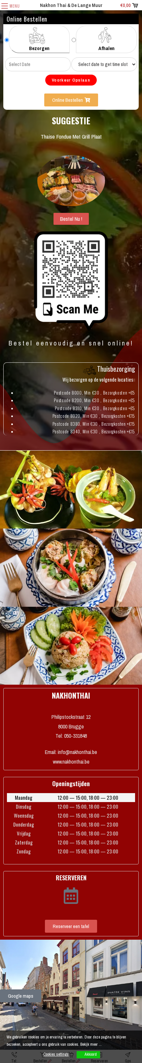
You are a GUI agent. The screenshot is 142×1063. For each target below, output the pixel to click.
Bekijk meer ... (91, 1044)
